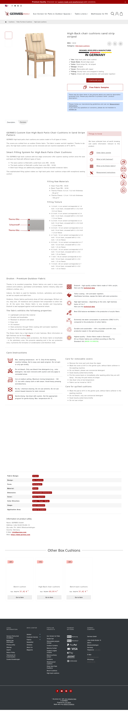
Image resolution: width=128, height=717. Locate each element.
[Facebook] (12, 6)
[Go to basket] (121, 13)
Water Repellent (38, 497)
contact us (72, 109)
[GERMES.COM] (14, 14)
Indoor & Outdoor (39, 509)
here (28, 335)
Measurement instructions (105, 172)
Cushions (24, 13)
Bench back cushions (79, 587)
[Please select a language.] (7, 6)
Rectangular (37, 484)
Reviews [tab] (23, 122)
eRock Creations (69, 704)
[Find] (112, 13)
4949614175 (91, 662)
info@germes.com (19, 532)
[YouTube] (15, 6)
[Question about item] (120, 43)
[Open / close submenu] (40, 634)
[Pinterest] (18, 6)
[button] (8, 35)
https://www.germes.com (20, 535)
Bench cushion (20, 587)
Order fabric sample (103, 152)
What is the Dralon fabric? (106, 166)
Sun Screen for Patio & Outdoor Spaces (51, 13)
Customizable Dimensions (42, 493)
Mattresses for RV (99, 13)
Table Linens (81, 13)
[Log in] (117, 13)
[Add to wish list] (109, 43)
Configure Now (95, 80)
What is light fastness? (104, 159)
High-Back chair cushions (49, 587)
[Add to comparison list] (115, 43)
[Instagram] (21, 6)
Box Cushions (38, 480)
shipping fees (72, 699)
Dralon (35, 488)
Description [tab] (11, 122)
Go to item (20, 597)
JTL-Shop (68, 702)
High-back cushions (82, 46)
